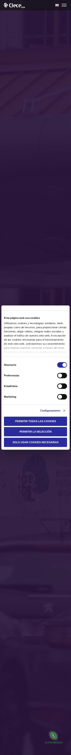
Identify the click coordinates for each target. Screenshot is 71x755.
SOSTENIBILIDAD (54, 742)
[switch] (62, 375)
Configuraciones (50, 410)
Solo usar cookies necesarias (36, 442)
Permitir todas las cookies (35, 421)
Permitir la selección (35, 431)
